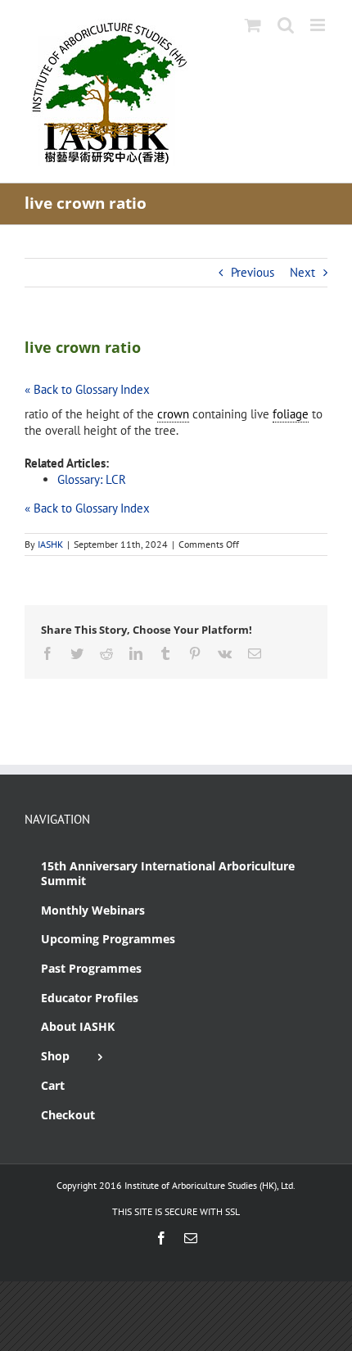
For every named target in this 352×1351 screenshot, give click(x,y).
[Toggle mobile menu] (318, 25)
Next (302, 272)
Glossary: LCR (91, 479)
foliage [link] (291, 414)
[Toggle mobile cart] (253, 25)
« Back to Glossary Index (87, 389)
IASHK (50, 544)
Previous (252, 272)
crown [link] (173, 414)
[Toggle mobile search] (286, 25)
